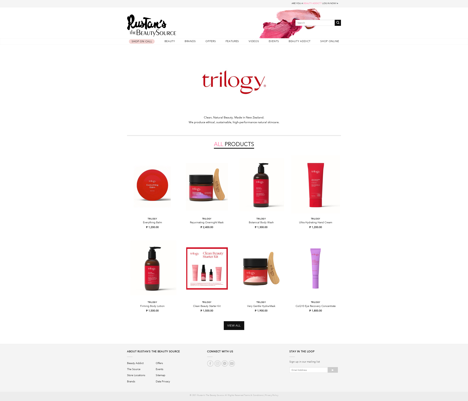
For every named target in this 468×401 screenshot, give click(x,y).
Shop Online (329, 41)
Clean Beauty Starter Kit (206, 306)
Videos (254, 41)
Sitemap (160, 375)
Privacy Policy (271, 395)
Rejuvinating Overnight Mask (207, 222)
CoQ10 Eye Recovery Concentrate (316, 306)
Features (232, 41)
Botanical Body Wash (261, 222)
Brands (190, 41)
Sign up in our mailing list (304, 361)
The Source (133, 369)
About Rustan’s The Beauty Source (153, 351)
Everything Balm (152, 222)
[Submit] (338, 23)
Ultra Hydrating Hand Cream (315, 222)
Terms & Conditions (253, 395)
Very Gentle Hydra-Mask (261, 306)
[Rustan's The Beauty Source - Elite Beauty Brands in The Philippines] (168, 24)
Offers (210, 41)
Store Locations (136, 375)
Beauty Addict (300, 41)
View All (234, 325)
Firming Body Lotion (152, 306)
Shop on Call (142, 41)
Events (274, 41)
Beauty (170, 41)
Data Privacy (163, 381)
